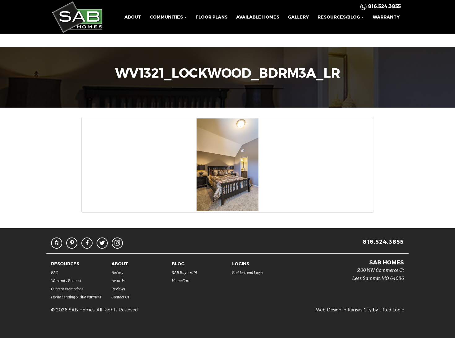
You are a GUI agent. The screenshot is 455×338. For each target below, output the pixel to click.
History (117, 272)
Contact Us (120, 296)
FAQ (54, 272)
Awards (117, 280)
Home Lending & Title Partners (76, 296)
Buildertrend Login (247, 272)
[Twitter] (102, 243)
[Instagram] (117, 243)
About (132, 16)
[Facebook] (87, 243)
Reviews (118, 288)
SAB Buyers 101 (184, 272)
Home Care (181, 280)
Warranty (386, 16)
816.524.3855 (383, 241)
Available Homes (257, 16)
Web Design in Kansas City (343, 309)
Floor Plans (212, 16)
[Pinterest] (71, 243)
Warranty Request (66, 280)
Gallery (298, 16)
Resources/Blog (339, 16)
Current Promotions (67, 288)
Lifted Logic (391, 309)
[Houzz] (56, 243)
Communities (167, 16)
